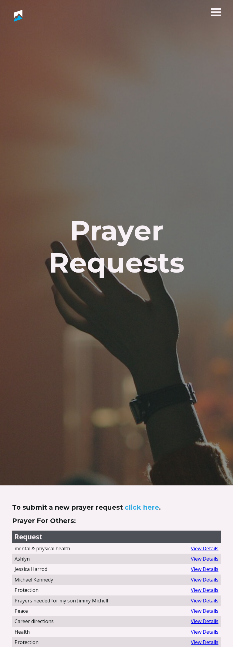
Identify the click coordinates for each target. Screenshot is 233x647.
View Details (204, 548)
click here (142, 507)
